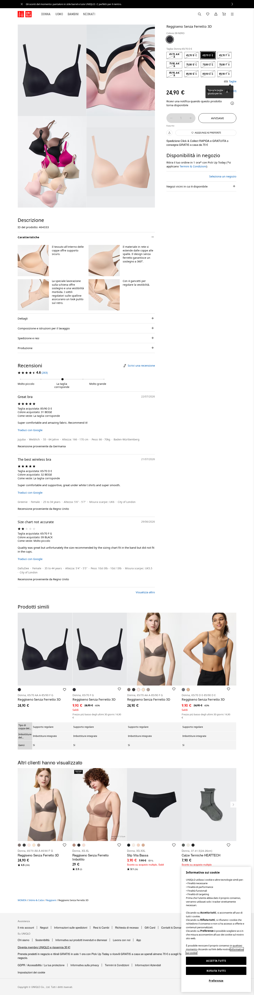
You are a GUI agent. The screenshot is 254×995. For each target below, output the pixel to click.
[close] (22, 4)
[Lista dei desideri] (208, 14)
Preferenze (216, 980)
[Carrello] (224, 14)
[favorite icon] (64, 845)
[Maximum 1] (190, 118)
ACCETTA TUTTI (216, 960)
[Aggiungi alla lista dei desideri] (64, 690)
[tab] (46, 14)
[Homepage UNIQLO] (25, 14)
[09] (169, 39)
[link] (131, 4)
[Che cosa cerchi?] (199, 14)
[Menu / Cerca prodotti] (232, 14)
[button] (33, 260)
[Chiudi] (227, 92)
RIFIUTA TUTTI (216, 970)
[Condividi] (169, 133)
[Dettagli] (232, 103)
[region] (216, 929)
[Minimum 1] (171, 118)
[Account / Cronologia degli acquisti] (216, 14)
